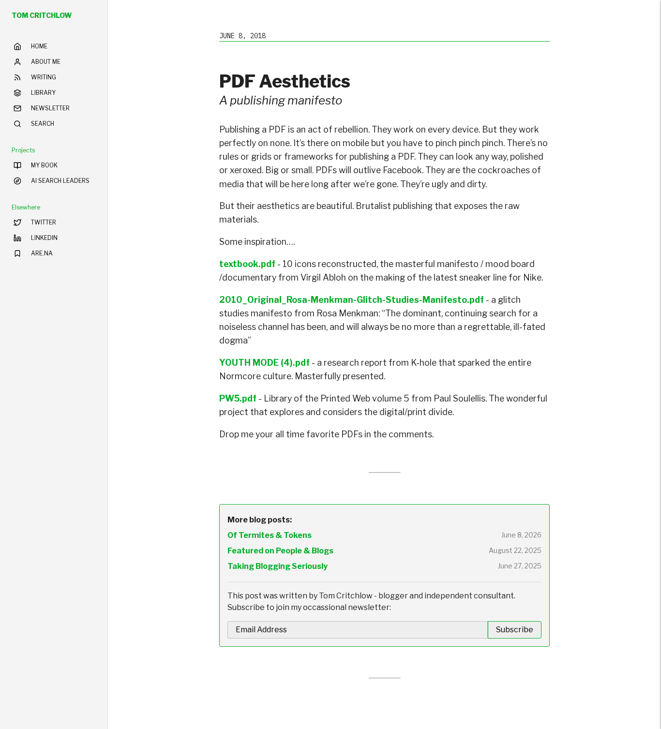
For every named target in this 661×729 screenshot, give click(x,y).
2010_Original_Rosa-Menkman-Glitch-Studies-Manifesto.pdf (351, 300)
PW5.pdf (237, 398)
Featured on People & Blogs (280, 550)
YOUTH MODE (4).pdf (264, 362)
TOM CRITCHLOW (42, 15)
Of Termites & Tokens (269, 535)
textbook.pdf (247, 264)
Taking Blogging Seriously (277, 566)
